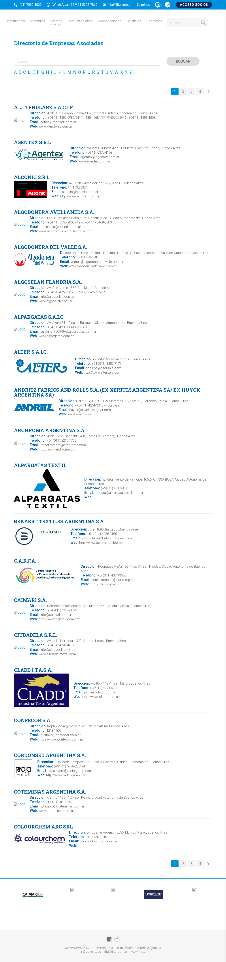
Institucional (16, 21)
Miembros (37, 21)
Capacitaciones (109, 21)
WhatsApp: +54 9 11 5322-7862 (75, 5)
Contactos (154, 21)
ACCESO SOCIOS (194, 5)
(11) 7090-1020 (31, 5)
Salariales (134, 21)
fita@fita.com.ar (120, 5)
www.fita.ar (138, 952)
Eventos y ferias (56, 22)
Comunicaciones (80, 21)
